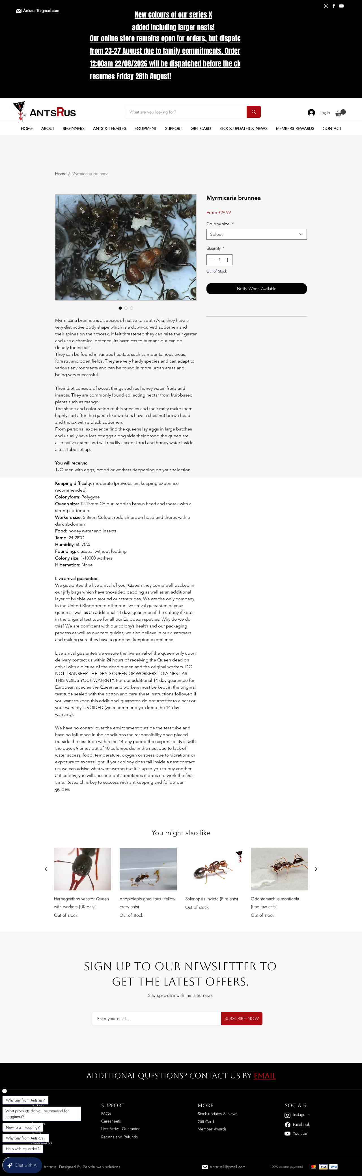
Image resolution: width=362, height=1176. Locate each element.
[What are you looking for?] (254, 112)
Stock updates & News (217, 1114)
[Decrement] (211, 260)
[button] (340, 112)
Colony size (220, 223)
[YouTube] (341, 6)
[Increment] (228, 260)
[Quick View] (82, 869)
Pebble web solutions (101, 1167)
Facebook (301, 1124)
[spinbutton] (219, 260)
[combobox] (256, 234)
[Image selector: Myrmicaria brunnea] (120, 308)
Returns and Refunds (119, 1137)
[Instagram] (326, 6)
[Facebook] (334, 6)
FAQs (106, 1114)
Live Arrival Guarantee (121, 1129)
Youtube (300, 1133)
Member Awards (212, 1129)
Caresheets (111, 1121)
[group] (181, 887)
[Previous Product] (45, 869)
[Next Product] (316, 869)
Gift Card (206, 1122)
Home (60, 173)
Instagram (301, 1114)
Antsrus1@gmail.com (41, 10)
